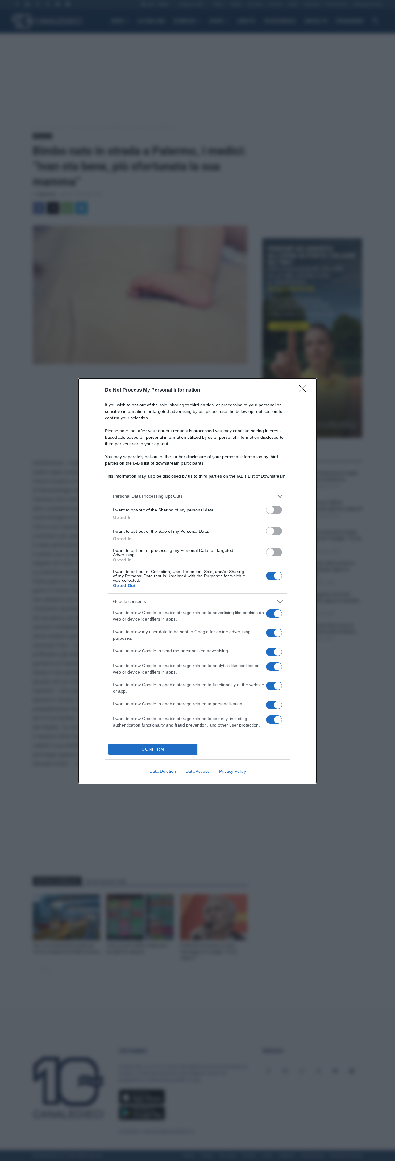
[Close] (304, 390)
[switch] (274, 510)
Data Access (197, 771)
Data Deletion (162, 771)
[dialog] (197, 580)
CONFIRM (153, 749)
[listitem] (197, 496)
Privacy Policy (232, 771)
